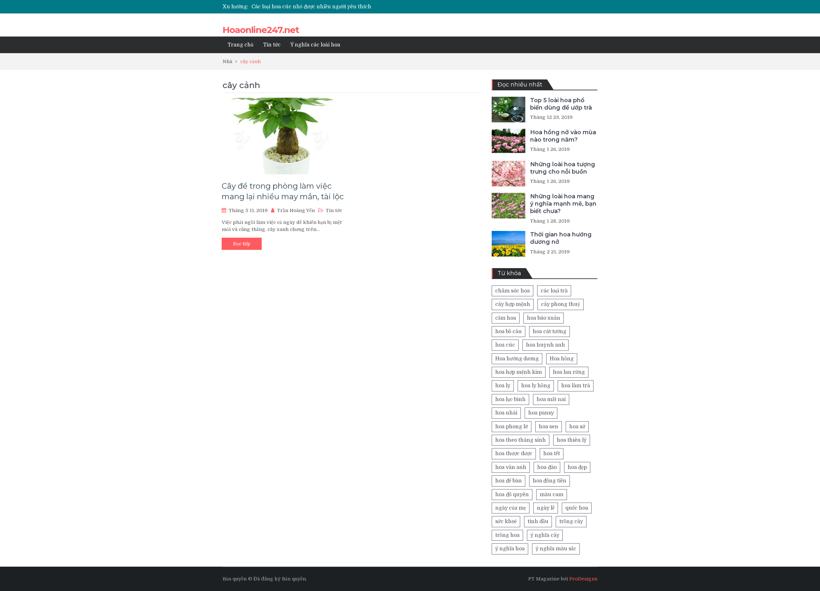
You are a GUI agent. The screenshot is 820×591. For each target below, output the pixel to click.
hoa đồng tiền (549, 481)
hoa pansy (541, 413)
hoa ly (502, 386)
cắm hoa (505, 318)
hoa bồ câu (508, 331)
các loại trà (554, 291)
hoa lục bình (510, 399)
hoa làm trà (575, 386)
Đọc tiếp (241, 243)
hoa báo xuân (543, 318)
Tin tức (272, 45)
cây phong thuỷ (560, 304)
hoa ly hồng (535, 386)
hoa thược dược (513, 453)
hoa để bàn (508, 481)
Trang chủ (240, 45)
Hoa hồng (562, 359)
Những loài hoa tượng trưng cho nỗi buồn (562, 168)
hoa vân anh (510, 467)
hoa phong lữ (511, 427)
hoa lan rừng (569, 372)
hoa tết (551, 453)
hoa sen (548, 427)
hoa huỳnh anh (545, 345)
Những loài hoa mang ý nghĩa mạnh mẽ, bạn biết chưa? (563, 204)
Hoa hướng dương (517, 359)
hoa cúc (505, 345)
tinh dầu (538, 521)
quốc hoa (576, 508)
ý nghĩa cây (544, 535)
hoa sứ (577, 427)
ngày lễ (545, 508)
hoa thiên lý (571, 440)
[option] (349, 6)
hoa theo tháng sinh (520, 440)
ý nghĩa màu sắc (556, 549)
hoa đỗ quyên (512, 494)
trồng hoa (507, 535)
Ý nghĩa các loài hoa (315, 45)
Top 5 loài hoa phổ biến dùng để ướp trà (561, 104)
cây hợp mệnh (512, 304)
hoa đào (547, 467)
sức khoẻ (506, 521)
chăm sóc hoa (512, 291)
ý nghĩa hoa (510, 549)
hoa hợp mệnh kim (518, 372)
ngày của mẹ (510, 508)
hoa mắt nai (551, 399)
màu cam (551, 494)
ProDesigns (583, 579)
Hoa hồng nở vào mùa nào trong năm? (563, 136)
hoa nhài (506, 413)
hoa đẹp (577, 467)
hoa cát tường (549, 331)
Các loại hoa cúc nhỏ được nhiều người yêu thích (311, 7)
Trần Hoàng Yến (296, 210)
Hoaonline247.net (261, 29)
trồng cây (571, 521)
